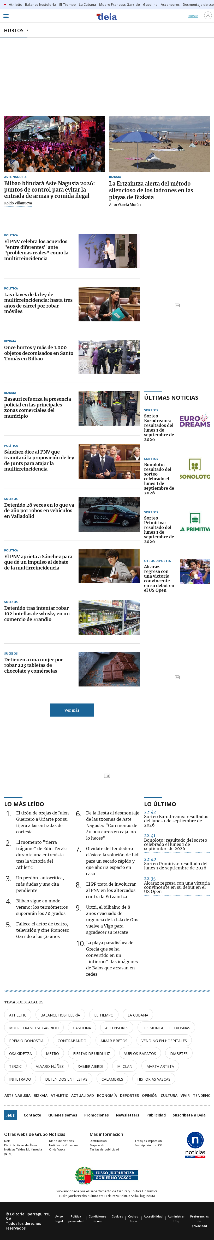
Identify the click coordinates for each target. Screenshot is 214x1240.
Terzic (15, 1066)
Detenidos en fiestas (66, 1079)
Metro (52, 1053)
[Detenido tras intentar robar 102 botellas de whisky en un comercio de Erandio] (109, 617)
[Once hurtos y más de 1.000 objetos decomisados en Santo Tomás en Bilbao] (109, 357)
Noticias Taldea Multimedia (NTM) (23, 1151)
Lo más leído (24, 804)
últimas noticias (171, 397)
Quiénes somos (62, 1115)
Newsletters (127, 1115)
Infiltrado (20, 1079)
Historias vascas (153, 1079)
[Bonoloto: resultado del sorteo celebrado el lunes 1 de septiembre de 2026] (195, 479)
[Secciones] (5, 16)
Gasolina (82, 1027)
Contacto (32, 1115)
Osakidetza (20, 1053)
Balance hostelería (60, 1015)
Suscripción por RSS (148, 1145)
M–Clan (124, 1066)
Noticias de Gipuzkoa (64, 1145)
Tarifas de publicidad (104, 1149)
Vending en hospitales (164, 1040)
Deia (7, 1141)
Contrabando (72, 1040)
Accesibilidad (153, 1216)
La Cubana (138, 1015)
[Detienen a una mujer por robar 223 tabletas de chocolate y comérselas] (109, 669)
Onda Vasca (57, 1149)
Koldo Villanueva (18, 203)
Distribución (98, 1141)
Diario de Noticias (61, 1141)
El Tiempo (104, 1015)
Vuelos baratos (140, 1053)
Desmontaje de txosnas (166, 1027)
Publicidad (156, 1115)
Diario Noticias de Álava (20, 1145)
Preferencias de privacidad (199, 1221)
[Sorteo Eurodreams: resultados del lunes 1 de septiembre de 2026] (195, 428)
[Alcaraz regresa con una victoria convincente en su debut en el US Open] (195, 578)
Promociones (96, 1115)
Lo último (160, 804)
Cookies (117, 1216)
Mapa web (97, 1145)
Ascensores (116, 1027)
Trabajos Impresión (148, 1141)
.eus (10, 1115)
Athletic (17, 1015)
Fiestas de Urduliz (91, 1053)
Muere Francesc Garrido (34, 1027)
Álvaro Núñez (50, 1066)
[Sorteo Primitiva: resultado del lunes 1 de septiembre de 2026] (195, 530)
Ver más (71, 710)
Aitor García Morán (125, 205)
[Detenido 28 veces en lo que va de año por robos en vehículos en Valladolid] (109, 514)
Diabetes (179, 1053)
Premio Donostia (26, 1040)
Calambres (112, 1079)
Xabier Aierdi (90, 1066)
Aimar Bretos (113, 1040)
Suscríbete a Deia (189, 1115)
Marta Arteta (160, 1066)
